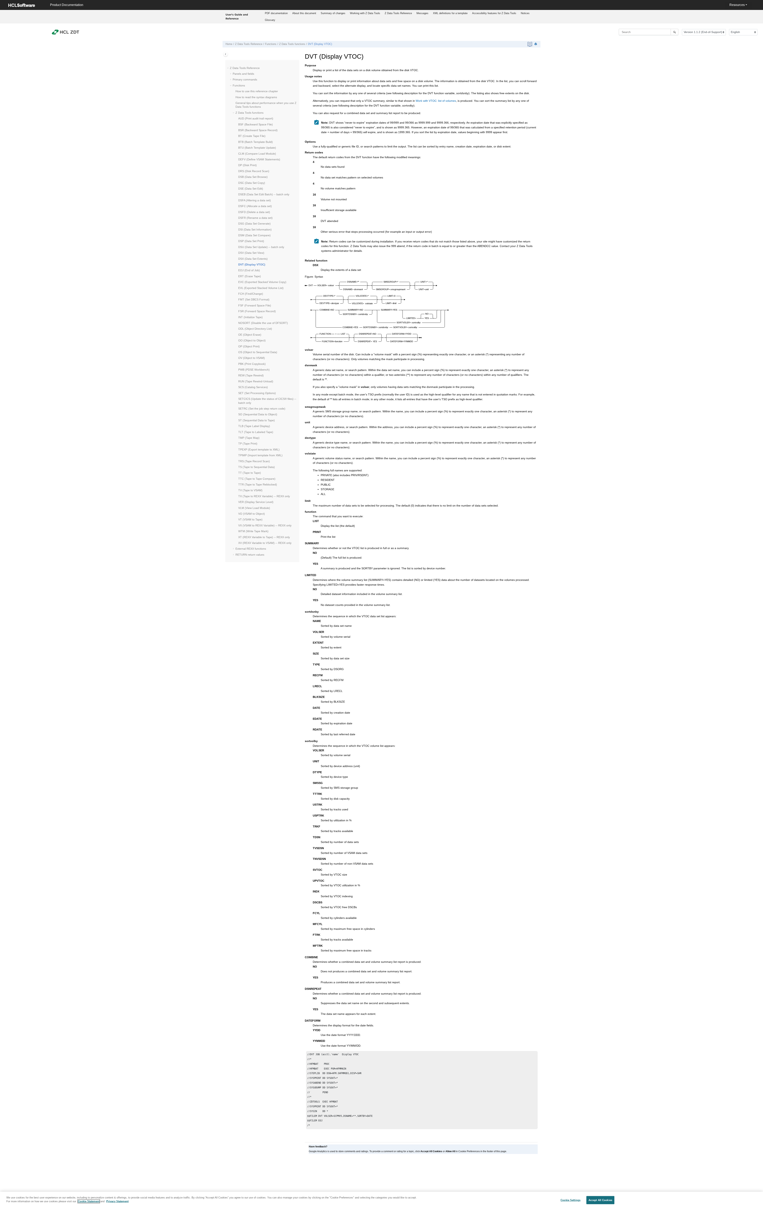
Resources (737, 5)
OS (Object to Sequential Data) (257, 352)
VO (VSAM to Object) (251, 513)
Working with (365, 13)
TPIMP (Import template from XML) (260, 455)
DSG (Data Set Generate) (254, 223)
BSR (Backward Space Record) (258, 130)
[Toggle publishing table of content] (226, 54)
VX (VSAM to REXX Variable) (264, 525)
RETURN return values (249, 554)
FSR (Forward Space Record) (257, 311)
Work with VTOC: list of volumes (436, 100)
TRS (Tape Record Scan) (254, 461)
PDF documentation (276, 13)
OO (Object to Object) (252, 340)
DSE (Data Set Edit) (250, 188)
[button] (228, 68)
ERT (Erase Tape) (249, 276)
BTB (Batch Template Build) (255, 141)
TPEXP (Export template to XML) (259, 449)
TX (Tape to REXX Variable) (264, 496)
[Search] (674, 32)
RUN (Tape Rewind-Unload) (255, 381)
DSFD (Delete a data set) (254, 212)
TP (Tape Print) (247, 443)
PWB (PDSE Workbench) (254, 369)
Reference (398, 13)
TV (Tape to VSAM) (250, 490)
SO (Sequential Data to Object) (257, 414)
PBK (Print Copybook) (252, 363)
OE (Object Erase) (249, 334)
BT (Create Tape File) (251, 136)
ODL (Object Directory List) (255, 328)
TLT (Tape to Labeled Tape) (255, 432)
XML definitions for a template (450, 13)
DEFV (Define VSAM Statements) (259, 159)
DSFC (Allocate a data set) (255, 206)
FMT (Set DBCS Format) (253, 299)
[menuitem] (276, 13)
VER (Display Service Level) (255, 502)
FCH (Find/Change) (250, 293)
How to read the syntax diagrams (256, 97)
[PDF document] (530, 44)
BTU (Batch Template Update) (257, 147)
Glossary (270, 19)
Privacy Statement (117, 1201)
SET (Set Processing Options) (257, 393)
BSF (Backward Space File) (255, 124)
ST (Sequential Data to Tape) (256, 420)
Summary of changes (333, 13)
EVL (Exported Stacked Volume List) (261, 288)
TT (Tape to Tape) (249, 472)
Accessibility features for (494, 13)
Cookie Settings (570, 1200)
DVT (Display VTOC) (320, 44)
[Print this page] (536, 44)
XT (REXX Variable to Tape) (264, 537)
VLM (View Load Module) (254, 508)
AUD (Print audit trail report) (255, 118)
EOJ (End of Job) (249, 270)
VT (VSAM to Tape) (250, 519)
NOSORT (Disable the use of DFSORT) (263, 323)
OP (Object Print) (249, 346)
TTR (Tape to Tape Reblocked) (257, 484)
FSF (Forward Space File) (254, 305)
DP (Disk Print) (247, 165)
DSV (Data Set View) (251, 252)
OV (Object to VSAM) (251, 357)
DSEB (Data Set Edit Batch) (263, 194)
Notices (525, 13)
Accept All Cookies (600, 1200)
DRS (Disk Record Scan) (253, 171)
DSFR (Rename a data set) (255, 217)
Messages (422, 13)
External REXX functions (250, 548)
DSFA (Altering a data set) (254, 200)
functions (292, 44)
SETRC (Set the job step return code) (261, 408)
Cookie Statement (89, 1201)
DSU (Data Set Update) (261, 247)
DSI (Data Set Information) (255, 229)
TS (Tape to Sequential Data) (256, 467)
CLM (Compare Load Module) (257, 153)
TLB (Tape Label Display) (254, 426)
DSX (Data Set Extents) (253, 258)
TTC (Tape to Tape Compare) (256, 478)
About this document (304, 13)
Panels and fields (243, 73)
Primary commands (245, 79)
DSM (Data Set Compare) (254, 235)
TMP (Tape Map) (248, 437)
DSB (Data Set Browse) (253, 176)
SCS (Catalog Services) (253, 387)
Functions (270, 44)
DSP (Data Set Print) (251, 241)
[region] (381, 1200)
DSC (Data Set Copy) (251, 182)
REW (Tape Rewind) (251, 375)
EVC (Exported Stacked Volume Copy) (262, 282)
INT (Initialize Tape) (250, 317)
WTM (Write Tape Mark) (253, 531)
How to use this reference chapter (256, 91)
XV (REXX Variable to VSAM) (264, 542)
